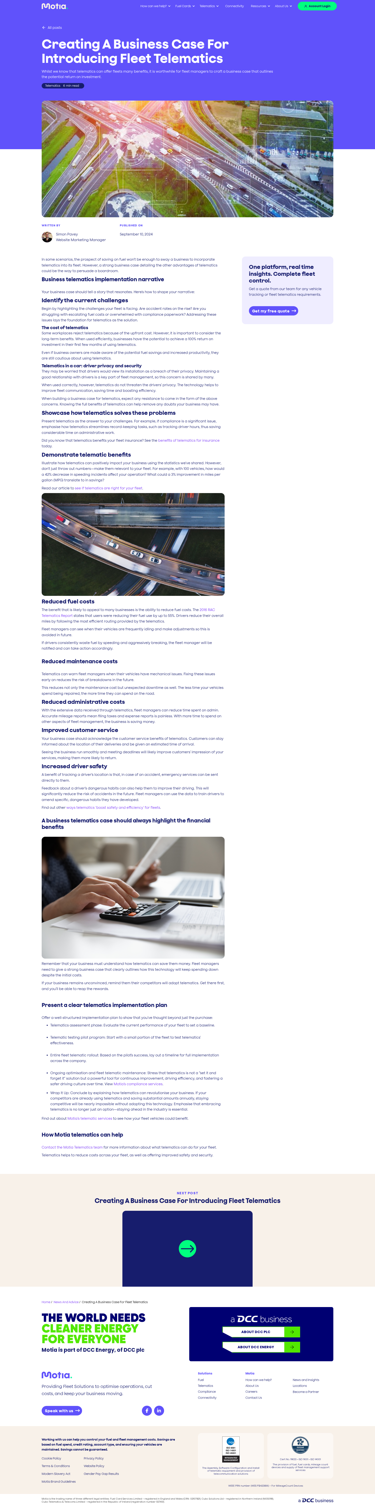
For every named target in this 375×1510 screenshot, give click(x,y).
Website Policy (94, 1466)
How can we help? (258, 1380)
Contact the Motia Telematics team (72, 1147)
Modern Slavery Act (56, 1474)
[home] (55, 6)
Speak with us (59, 1411)
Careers (251, 1391)
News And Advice (66, 1302)
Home (46, 1302)
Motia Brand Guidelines (59, 1481)
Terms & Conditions (56, 1466)
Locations (300, 1385)
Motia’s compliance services (138, 1084)
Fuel (201, 1380)
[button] (155, 6)
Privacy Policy (94, 1458)
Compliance (207, 1391)
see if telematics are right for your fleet (108, 488)
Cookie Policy (51, 1458)
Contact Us (253, 1397)
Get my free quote (271, 311)
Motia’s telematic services (89, 1118)
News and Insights (306, 1380)
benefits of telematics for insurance (189, 440)
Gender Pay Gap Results (101, 1474)
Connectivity (234, 6)
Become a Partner (306, 1392)
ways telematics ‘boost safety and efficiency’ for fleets (113, 807)
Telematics (205, 1385)
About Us (281, 6)
